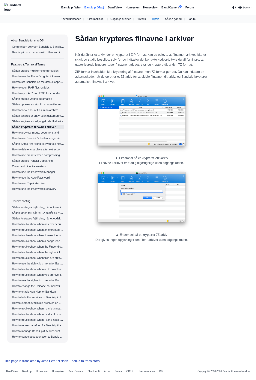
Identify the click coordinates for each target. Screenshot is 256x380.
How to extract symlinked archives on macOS (38, 302)
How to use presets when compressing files (38, 155)
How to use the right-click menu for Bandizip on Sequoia (38, 280)
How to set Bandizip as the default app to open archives (38, 81)
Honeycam (132, 7)
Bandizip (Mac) (94, 7)
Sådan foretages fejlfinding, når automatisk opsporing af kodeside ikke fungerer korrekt (38, 207)
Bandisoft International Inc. (237, 371)
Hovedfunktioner (71, 18)
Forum (189, 7)
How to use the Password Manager (33, 171)
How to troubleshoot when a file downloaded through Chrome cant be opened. (38, 269)
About (107, 371)
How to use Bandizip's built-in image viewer (38, 138)
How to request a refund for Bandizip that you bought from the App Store (38, 325)
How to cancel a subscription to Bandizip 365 (38, 336)
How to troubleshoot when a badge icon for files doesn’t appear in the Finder (38, 241)
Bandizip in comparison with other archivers (38, 52)
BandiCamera (171, 7)
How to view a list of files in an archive (35, 110)
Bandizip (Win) (71, 7)
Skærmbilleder (95, 18)
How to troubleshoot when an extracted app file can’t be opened (38, 229)
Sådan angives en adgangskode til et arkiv (38, 121)
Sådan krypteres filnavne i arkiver (34, 126)
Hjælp (155, 18)
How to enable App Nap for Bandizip (34, 291)
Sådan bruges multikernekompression (35, 70)
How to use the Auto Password (31, 177)
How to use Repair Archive (28, 183)
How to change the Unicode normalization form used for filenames (38, 286)
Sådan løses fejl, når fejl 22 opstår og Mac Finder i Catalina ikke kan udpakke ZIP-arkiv (38, 212)
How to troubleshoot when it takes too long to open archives (38, 235)
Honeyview (150, 7)
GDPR (129, 371)
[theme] (234, 8)
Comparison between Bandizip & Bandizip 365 (38, 46)
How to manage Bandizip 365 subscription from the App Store (38, 331)
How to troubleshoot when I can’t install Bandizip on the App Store (38, 319)
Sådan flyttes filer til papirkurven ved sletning (38, 143)
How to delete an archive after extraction (36, 149)
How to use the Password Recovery (34, 188)
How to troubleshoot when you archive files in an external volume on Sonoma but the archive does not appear (38, 274)
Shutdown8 (94, 371)
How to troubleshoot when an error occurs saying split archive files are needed (38, 224)
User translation (146, 371)
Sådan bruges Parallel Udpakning (32, 160)
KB (161, 371)
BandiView (115, 7)
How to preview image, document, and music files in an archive (38, 132)
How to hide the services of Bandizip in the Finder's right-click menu (38, 297)
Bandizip (26, 371)
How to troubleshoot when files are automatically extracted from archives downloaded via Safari (38, 257)
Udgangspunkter (120, 18)
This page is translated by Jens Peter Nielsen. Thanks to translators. (52, 361)
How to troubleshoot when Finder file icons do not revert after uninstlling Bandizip (38, 314)
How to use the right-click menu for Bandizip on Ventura (38, 263)
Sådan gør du (173, 18)
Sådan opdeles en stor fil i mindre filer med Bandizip (38, 104)
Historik (141, 18)
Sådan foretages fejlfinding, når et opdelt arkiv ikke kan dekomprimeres (38, 218)
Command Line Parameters (29, 166)
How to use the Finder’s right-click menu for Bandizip (38, 76)
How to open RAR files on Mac (31, 87)
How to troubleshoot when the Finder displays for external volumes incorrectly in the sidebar (38, 246)
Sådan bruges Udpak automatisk (32, 98)
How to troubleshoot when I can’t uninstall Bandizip (38, 308)
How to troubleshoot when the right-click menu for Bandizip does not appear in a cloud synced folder (38, 252)
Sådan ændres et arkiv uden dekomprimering (38, 115)
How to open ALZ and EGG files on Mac (36, 93)
